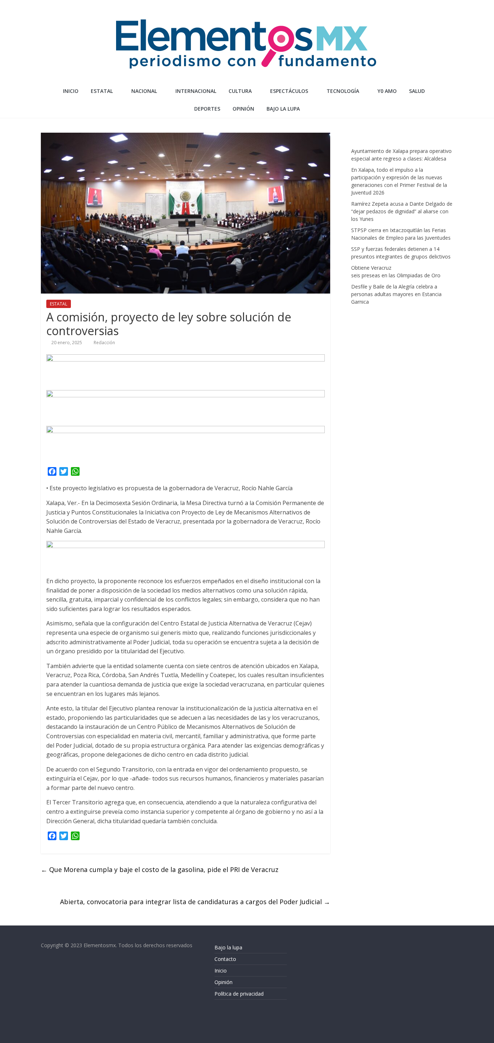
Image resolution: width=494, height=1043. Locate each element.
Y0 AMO (387, 90)
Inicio (70, 90)
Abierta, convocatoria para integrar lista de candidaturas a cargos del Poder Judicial (195, 901)
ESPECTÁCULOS (289, 90)
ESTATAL (102, 90)
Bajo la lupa (283, 108)
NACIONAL (144, 90)
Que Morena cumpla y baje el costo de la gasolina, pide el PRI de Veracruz (160, 869)
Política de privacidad (239, 993)
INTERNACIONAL (195, 90)
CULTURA (240, 90)
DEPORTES (207, 108)
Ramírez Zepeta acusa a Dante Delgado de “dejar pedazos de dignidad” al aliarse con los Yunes (401, 211)
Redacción (104, 342)
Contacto (225, 959)
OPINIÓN (243, 108)
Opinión (223, 982)
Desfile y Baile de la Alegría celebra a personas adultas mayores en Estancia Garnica (396, 294)
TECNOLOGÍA (343, 90)
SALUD (417, 90)
